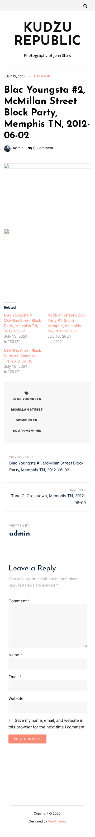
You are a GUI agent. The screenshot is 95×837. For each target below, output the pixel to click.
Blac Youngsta (27, 399)
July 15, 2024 (15, 76)
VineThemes (57, 821)
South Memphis (27, 431)
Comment (19, 600)
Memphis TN (26, 420)
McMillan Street (27, 409)
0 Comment (43, 148)
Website (15, 698)
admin (18, 148)
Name (15, 654)
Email (15, 676)
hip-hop (42, 76)
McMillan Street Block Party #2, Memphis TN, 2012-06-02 (22, 355)
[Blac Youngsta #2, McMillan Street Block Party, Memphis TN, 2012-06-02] (47, 196)
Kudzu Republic (47, 35)
